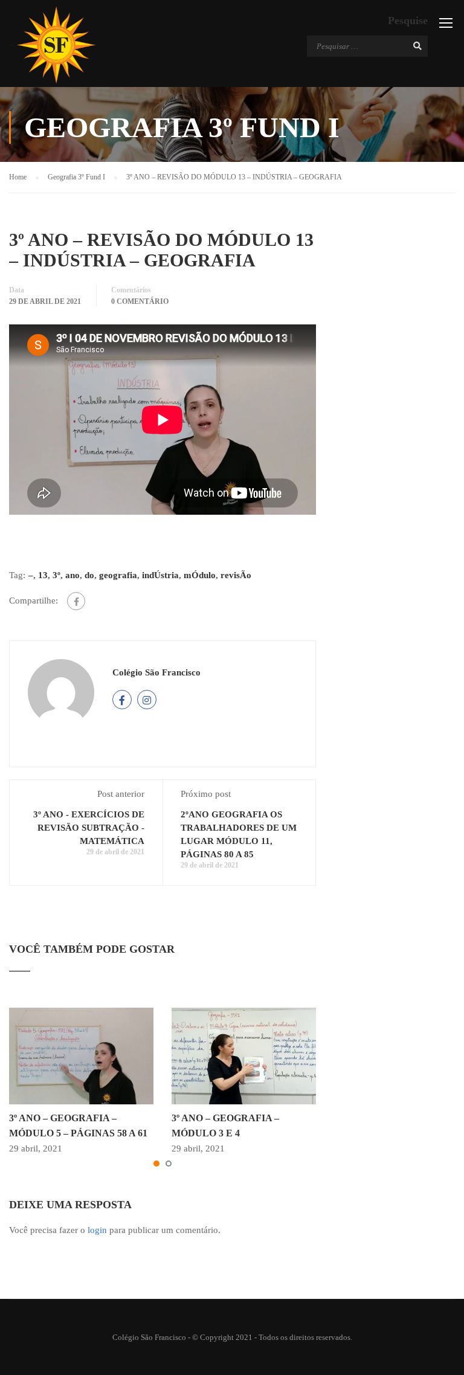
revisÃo (236, 575)
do (89, 575)
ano (72, 575)
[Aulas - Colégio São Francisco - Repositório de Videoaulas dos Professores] (56, 45)
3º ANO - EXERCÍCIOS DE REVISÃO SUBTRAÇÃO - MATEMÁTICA (88, 828)
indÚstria (160, 575)
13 (43, 575)
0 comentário (140, 301)
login (97, 1230)
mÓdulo (200, 575)
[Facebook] (76, 601)
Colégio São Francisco (156, 672)
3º (56, 575)
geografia (118, 575)
